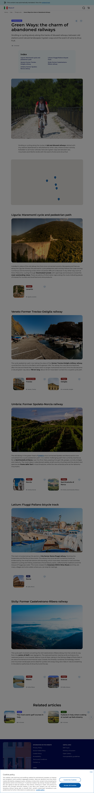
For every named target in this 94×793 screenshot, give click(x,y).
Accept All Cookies (70, 785)
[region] (47, 781)
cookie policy (40, 790)
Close (91, 771)
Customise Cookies (70, 780)
